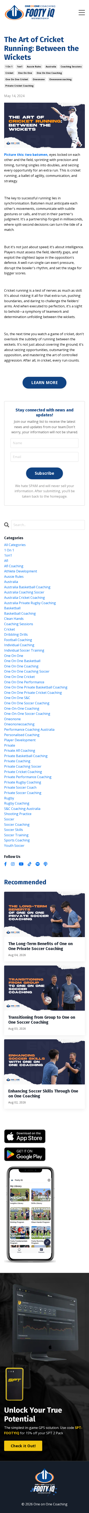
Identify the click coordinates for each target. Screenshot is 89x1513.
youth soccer (14, 845)
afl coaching (13, 566)
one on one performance (24, 682)
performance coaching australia (29, 729)
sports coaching (17, 840)
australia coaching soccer (24, 592)
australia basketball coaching (27, 587)
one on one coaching (49, 73)
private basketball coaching (26, 756)
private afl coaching (19, 750)
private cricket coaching (19, 85)
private (9, 745)
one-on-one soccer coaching (27, 713)
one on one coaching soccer (26, 671)
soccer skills (13, 829)
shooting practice (17, 814)
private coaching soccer (22, 766)
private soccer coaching (22, 793)
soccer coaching (17, 824)
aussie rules (34, 66)
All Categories (15, 545)
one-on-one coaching (21, 708)
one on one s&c (17, 697)
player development (20, 740)
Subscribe (44, 473)
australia (51, 66)
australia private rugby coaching (30, 603)
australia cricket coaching (24, 597)
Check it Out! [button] (23, 1445)
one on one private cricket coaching (33, 692)
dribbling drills (16, 634)
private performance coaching (28, 777)
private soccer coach (20, 787)
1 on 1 (8, 66)
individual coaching (19, 645)
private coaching (17, 761)
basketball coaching (20, 613)
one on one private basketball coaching (35, 687)
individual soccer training (24, 650)
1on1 (19, 66)
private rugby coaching (22, 782)
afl (6, 560)
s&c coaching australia (22, 808)
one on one (25, 73)
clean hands (14, 618)
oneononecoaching (60, 79)
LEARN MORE (44, 382)
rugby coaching (16, 803)
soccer (9, 819)
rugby (9, 798)
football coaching (18, 640)
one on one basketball (22, 661)
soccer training (16, 835)
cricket (9, 73)
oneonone (39, 79)
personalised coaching (22, 735)
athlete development (20, 571)
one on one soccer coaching (26, 703)
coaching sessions (71, 66)
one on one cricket (16, 79)
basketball (12, 608)
